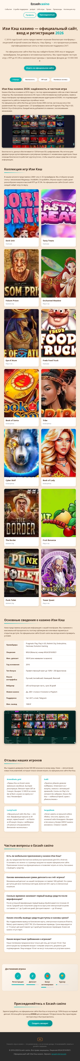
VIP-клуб (44, 79)
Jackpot (32, 9)
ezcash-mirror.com (59, 1054)
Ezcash (40, 4)
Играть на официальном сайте (40, 68)
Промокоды (57, 9)
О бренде (16, 79)
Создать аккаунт (40, 1023)
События (8, 9)
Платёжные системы (60, 79)
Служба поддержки (20, 9)
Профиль (30, 15)
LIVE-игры (40, 9)
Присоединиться (47, 15)
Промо (48, 9)
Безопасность (30, 79)
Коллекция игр (69, 9)
